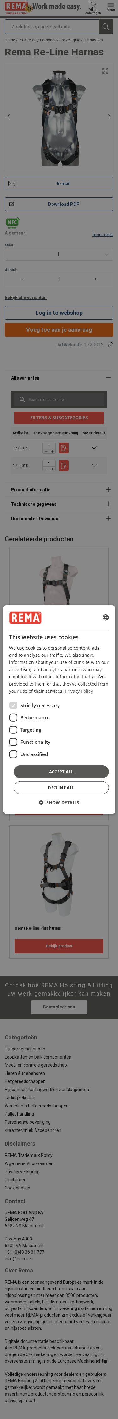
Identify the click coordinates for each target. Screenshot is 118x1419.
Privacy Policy (79, 691)
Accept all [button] (61, 771)
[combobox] (106, 617)
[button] (59, 802)
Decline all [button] (61, 787)
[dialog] (59, 709)
